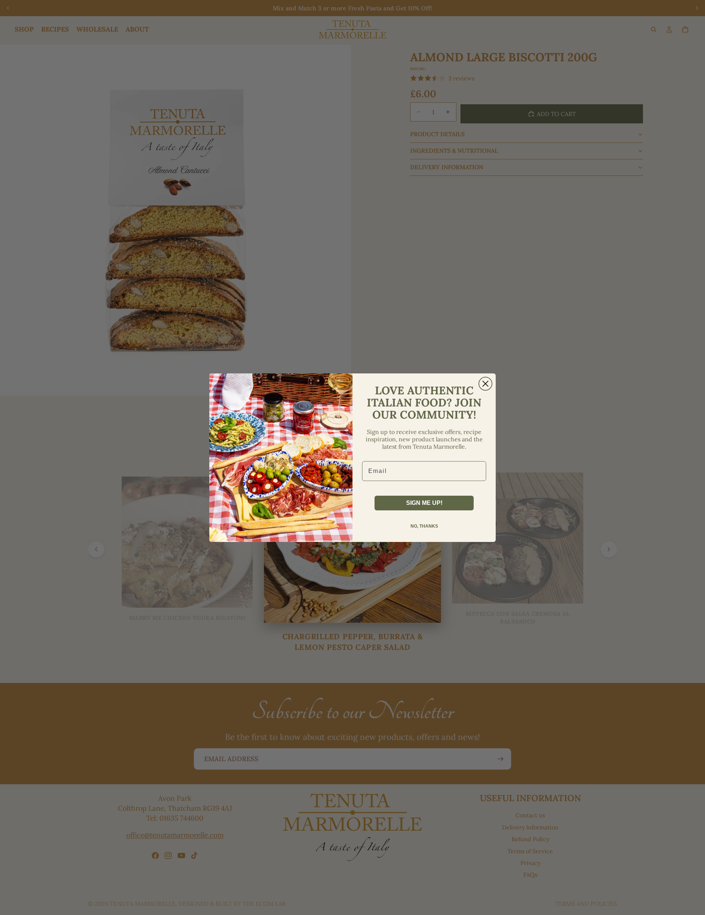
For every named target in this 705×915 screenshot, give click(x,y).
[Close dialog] (485, 383)
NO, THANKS (424, 526)
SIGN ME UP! (424, 503)
